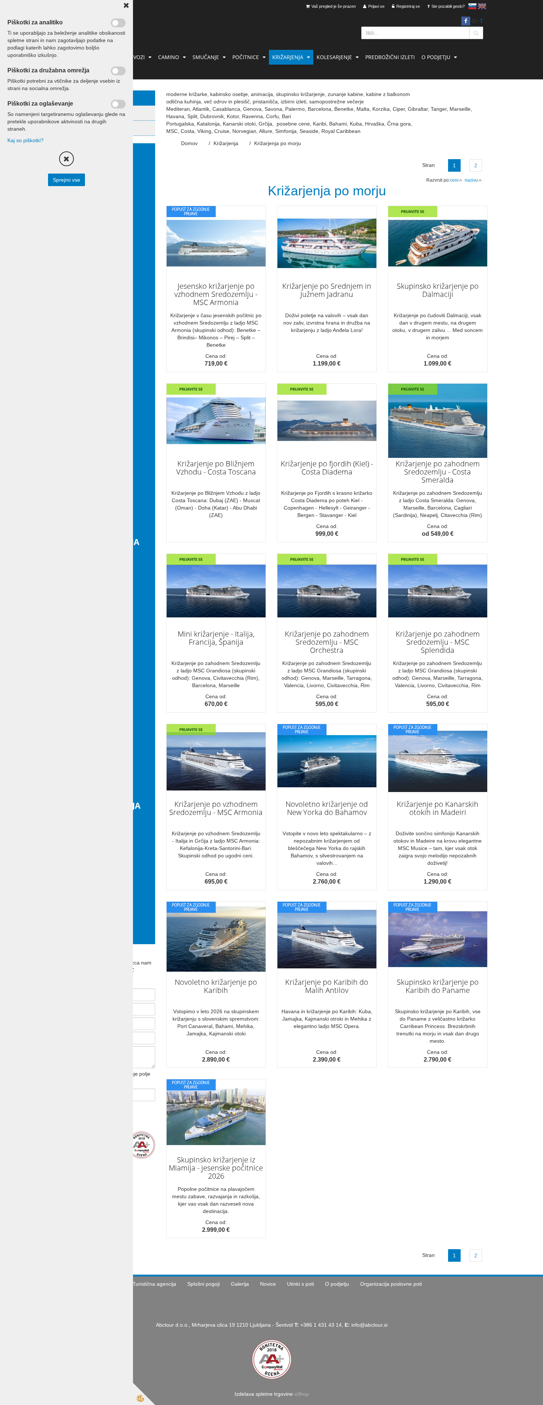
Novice (268, 1284)
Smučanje (205, 57)
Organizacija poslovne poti (391, 1284)
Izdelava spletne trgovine (264, 1394)
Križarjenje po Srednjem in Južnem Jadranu (326, 290)
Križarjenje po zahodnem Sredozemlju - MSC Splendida (438, 642)
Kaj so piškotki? (25, 140)
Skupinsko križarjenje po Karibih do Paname (438, 986)
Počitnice (245, 57)
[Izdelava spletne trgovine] (301, 1394)
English (482, 6)
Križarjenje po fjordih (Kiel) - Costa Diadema (327, 468)
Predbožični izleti (390, 57)
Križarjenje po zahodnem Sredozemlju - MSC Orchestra (327, 642)
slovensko (472, 6)
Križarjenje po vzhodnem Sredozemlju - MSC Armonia (216, 808)
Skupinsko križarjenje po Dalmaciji (438, 290)
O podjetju (435, 57)
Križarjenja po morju (277, 143)
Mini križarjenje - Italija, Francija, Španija (216, 638)
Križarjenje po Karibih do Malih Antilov (326, 986)
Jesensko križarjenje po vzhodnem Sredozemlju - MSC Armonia (215, 294)
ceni (454, 180)
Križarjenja (287, 57)
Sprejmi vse (66, 180)
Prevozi (134, 57)
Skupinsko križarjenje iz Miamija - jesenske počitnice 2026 (216, 1168)
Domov (189, 143)
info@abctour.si (369, 1325)
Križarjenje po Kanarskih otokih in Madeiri (437, 808)
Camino (168, 57)
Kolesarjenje (334, 57)
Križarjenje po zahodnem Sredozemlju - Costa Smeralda (438, 472)
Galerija (240, 1284)
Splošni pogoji (203, 1284)
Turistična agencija (154, 1284)
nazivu (471, 180)
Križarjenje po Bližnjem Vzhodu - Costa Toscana (216, 468)
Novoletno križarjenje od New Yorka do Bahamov (327, 808)
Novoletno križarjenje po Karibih (216, 986)
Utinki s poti (300, 1284)
